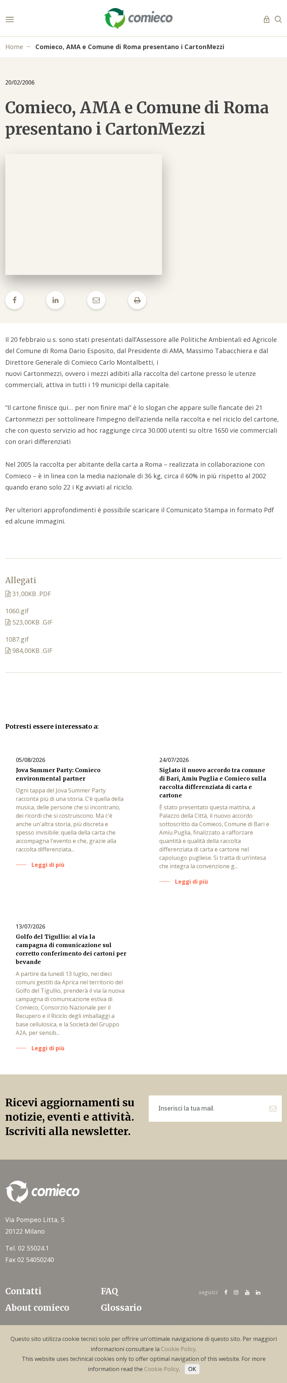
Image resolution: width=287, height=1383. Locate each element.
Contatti (23, 1291)
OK (192, 1369)
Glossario (121, 1307)
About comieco (37, 1307)
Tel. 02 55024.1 (27, 1248)
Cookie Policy (178, 1349)
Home (14, 46)
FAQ (109, 1291)
